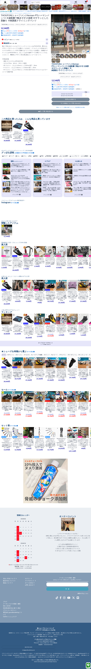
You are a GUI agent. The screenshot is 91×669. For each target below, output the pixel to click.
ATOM (8, 606)
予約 (42, 156)
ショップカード (75, 156)
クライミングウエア (9, 13)
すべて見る (14, 202)
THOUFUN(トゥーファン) (65, 73)
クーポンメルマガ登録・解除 (11, 604)
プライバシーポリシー (9, 610)
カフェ (24, 156)
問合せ (88, 667)
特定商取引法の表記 (80, 107)
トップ (2, 13)
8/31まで (18, 11)
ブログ (25, 3)
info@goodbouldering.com (28, 650)
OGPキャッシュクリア (10, 616)
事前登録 (49, 156)
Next (87, 33)
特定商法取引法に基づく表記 (11, 608)
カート (85, 2)
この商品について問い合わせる (71, 103)
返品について (59, 107)
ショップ (5, 3)
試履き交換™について (69, 107)
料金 (30, 156)
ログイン (75, 3)
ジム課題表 (85, 156)
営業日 (36, 156)
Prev (53, 33)
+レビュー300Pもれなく (68, 11)
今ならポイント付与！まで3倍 (66, 84)
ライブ (5, 156)
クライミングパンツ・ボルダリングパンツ (22, 13)
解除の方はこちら (83, 593)
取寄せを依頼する (70, 99)
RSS (4, 606)
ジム (15, 3)
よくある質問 (64, 156)
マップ (12, 156)
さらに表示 (46, 194)
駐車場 (56, 156)
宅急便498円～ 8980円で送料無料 (41, 11)
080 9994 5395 (28, 647)
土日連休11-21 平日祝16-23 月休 (23, 153)
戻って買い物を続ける (46, 111)
